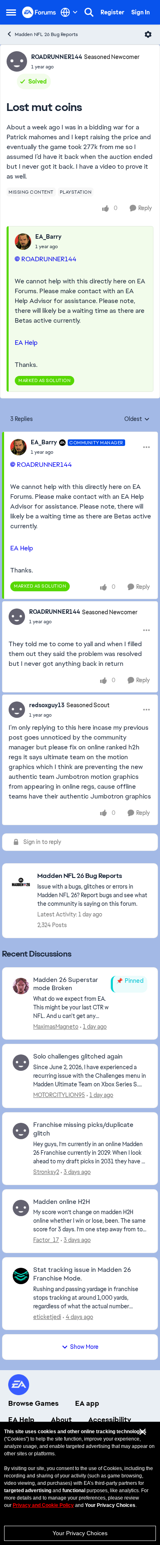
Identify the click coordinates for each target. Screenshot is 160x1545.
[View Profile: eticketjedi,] (21, 1276)
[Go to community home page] (39, 12)
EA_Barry (48, 236)
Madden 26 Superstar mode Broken (65, 984)
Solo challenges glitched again (78, 1056)
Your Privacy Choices (80, 1533)
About (61, 1419)
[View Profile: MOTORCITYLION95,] (21, 1062)
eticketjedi (47, 1317)
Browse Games (33, 1403)
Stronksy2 (46, 1172)
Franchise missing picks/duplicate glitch (83, 1129)
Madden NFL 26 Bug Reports (46, 34)
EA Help (26, 342)
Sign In (140, 12)
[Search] (89, 12)
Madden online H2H (61, 1202)
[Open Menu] (148, 34)
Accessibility (109, 1419)
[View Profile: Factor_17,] (21, 1208)
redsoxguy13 (46, 705)
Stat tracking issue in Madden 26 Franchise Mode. (82, 1274)
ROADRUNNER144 (56, 57)
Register (112, 12)
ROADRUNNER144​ (48, 259)
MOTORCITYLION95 (59, 1095)
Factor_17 (46, 1240)
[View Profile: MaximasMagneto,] (21, 986)
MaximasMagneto (55, 1026)
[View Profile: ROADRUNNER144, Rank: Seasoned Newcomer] (17, 61)
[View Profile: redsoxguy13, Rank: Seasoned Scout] (17, 709)
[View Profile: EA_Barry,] (23, 241)
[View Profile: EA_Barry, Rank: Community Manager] (18, 447)
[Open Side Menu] (11, 12)
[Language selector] (69, 12)
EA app (87, 1403)
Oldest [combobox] (137, 419)
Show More (84, 1346)
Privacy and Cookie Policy (43, 1505)
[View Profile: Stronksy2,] (21, 1131)
